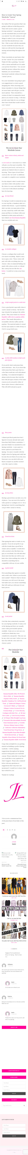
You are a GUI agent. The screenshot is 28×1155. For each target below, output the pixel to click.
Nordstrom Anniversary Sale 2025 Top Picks (14, 896)
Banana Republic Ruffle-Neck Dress (15, 739)
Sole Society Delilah (18, 715)
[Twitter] (10, 830)
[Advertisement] (14, 1050)
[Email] (15, 830)
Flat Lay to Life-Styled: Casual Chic (6, 865)
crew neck (6, 162)
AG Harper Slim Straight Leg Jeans (15, 718)
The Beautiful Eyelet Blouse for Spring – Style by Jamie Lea (13, 954)
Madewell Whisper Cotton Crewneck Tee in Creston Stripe (13, 708)
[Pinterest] (12, 830)
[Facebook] (7, 830)
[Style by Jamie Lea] (14, 6)
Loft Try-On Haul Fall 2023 (14, 918)
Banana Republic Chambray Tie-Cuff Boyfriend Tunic (14, 701)
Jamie (4, 19)
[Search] (25, 1)
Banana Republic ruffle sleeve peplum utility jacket (13, 317)
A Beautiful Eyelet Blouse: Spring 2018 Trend (21, 866)
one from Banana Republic (17, 218)
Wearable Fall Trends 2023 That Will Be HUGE (14, 941)
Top (14, 1152)
